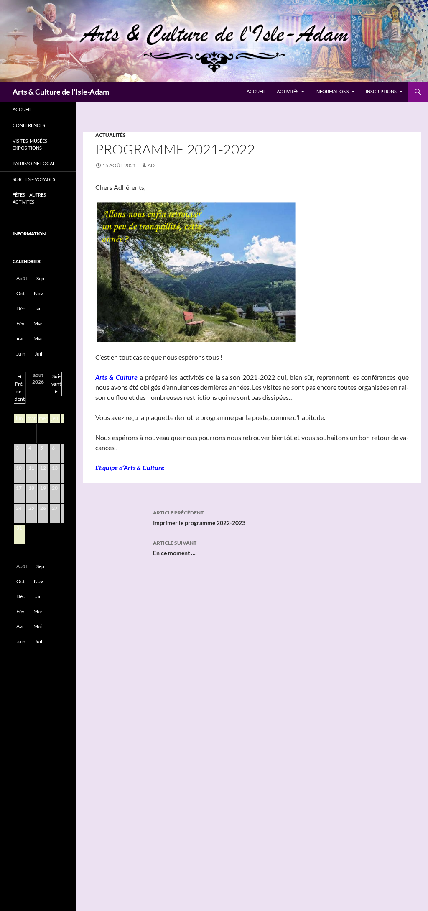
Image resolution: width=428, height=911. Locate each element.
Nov (38, 293)
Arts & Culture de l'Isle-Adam (61, 91)
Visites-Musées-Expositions (31, 144)
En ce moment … (174, 548)
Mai (37, 338)
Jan (38, 308)
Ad (151, 165)
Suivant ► (56, 383)
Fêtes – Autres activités (29, 198)
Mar (38, 323)
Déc (20, 308)
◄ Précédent (20, 387)
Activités (287, 91)
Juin (20, 354)
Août (21, 278)
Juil (38, 354)
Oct (20, 293)
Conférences (29, 125)
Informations (332, 91)
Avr (20, 338)
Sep (40, 278)
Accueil (256, 91)
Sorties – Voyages (34, 179)
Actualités (110, 135)
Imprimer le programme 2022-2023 (199, 517)
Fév (20, 323)
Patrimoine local (34, 163)
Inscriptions (381, 91)
